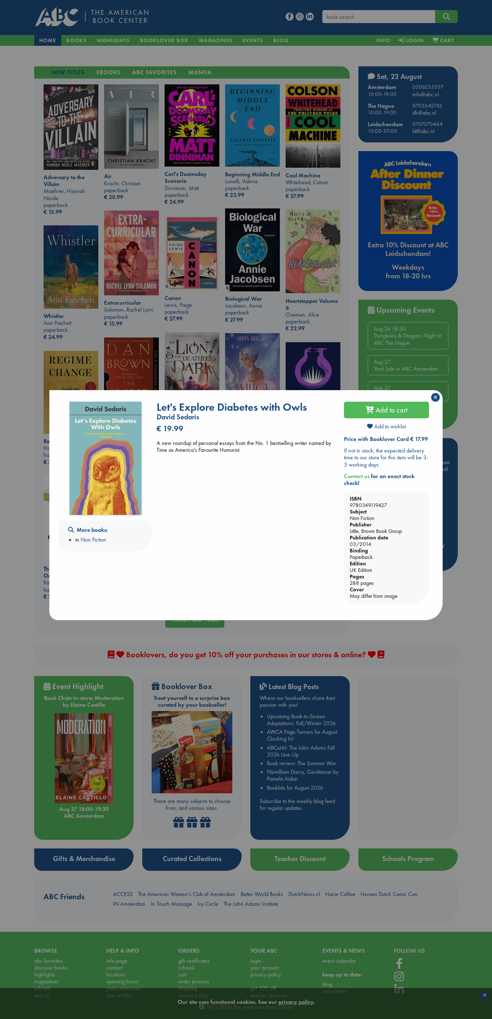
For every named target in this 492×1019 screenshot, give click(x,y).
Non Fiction (93, 539)
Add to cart (390, 410)
